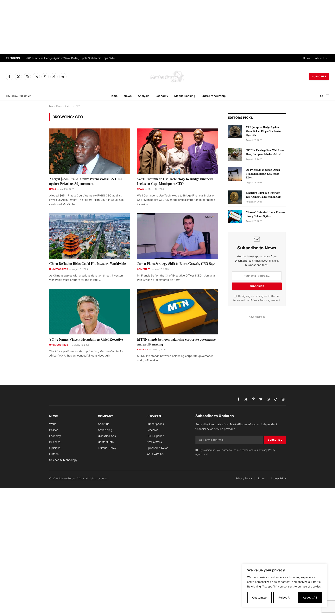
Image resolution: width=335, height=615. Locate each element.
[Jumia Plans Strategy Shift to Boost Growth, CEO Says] (177, 236)
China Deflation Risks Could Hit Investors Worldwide (87, 263)
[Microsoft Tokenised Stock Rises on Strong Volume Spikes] (235, 216)
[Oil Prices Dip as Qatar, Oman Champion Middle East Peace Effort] (235, 174)
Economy (161, 95)
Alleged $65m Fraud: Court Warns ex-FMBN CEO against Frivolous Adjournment (85, 181)
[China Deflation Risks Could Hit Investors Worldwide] (89, 236)
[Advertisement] (167, 27)
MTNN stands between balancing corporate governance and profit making (176, 341)
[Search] (321, 96)
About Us (321, 58)
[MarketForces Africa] (167, 76)
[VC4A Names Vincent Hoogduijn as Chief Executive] (89, 311)
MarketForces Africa (60, 106)
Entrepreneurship (213, 95)
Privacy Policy (258, 300)
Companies (143, 269)
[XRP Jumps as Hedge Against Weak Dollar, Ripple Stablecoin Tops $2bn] (235, 131)
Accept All (310, 597)
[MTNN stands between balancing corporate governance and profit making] (177, 311)
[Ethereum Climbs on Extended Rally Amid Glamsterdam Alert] (235, 197)
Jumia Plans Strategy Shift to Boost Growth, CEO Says (176, 263)
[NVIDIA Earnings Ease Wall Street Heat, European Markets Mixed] (235, 154)
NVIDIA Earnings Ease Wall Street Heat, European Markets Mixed (265, 152)
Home (306, 58)
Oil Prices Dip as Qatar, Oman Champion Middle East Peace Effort (263, 173)
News (128, 95)
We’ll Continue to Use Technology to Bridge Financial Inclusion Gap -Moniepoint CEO (175, 181)
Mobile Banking (184, 95)
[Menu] (327, 96)
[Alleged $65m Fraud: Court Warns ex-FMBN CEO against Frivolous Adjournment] (89, 151)
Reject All (284, 597)
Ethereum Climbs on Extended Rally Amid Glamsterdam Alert (263, 195)
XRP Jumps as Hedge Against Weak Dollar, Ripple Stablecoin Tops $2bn (71, 58)
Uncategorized (58, 269)
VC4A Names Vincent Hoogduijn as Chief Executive (86, 339)
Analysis (143, 95)
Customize (259, 597)
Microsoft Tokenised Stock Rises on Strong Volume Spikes (265, 214)
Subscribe (319, 76)
